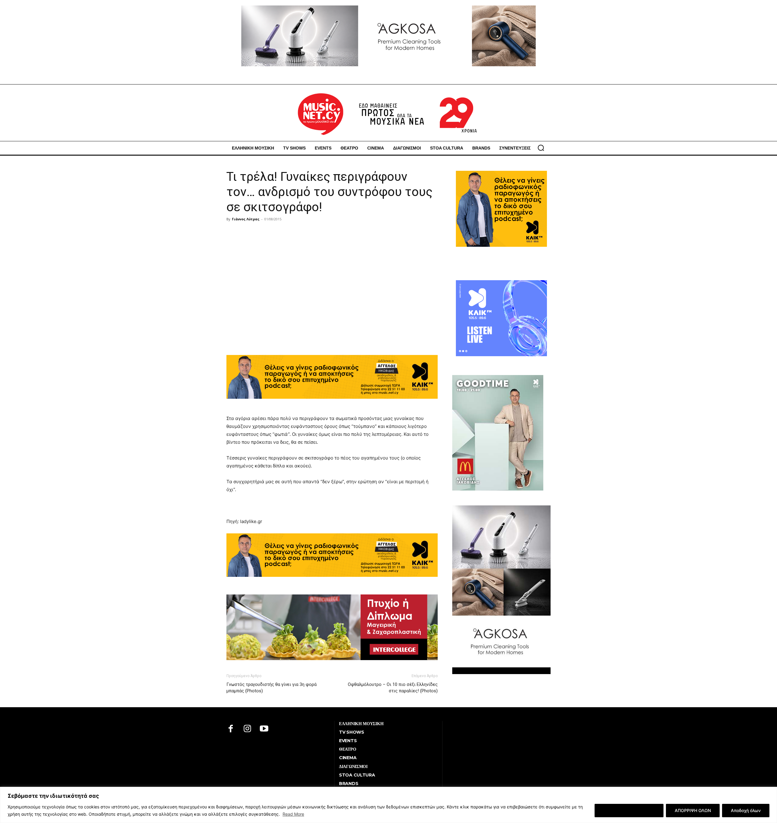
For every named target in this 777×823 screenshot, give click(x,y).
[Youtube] (264, 729)
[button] (541, 147)
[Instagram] (247, 729)
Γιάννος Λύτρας (246, 219)
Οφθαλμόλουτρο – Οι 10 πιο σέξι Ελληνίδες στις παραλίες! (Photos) (393, 688)
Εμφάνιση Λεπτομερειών (629, 810)
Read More (293, 814)
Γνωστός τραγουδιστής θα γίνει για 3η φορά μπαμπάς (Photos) (271, 688)
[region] (388, 805)
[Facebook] (231, 729)
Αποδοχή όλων (746, 810)
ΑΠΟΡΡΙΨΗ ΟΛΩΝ (693, 810)
